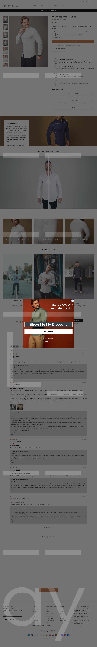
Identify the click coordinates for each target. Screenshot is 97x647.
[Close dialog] (72, 301)
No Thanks (48, 332)
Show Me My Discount (48, 324)
